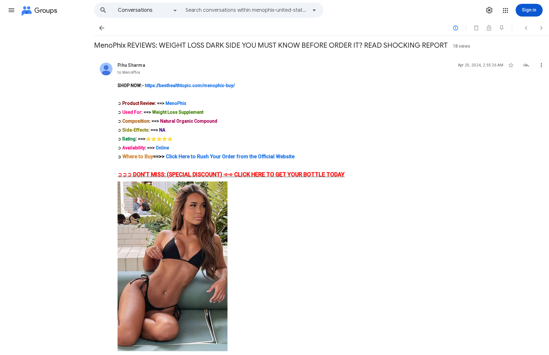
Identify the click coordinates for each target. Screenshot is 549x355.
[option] (148, 10)
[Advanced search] (314, 10)
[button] (11, 10)
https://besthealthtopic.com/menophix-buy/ (190, 85)
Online (162, 147)
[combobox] (246, 10)
